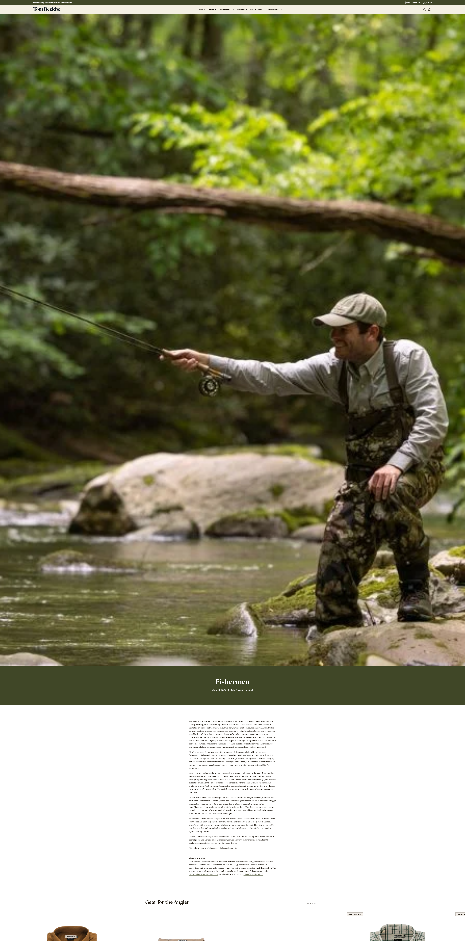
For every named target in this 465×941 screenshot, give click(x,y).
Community (273, 9)
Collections (256, 9)
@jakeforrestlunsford (253, 874)
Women (241, 9)
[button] (204, 9)
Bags (211, 9)
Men (201, 9)
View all (311, 903)
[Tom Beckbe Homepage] (46, 9)
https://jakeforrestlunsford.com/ (203, 874)
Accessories (226, 9)
